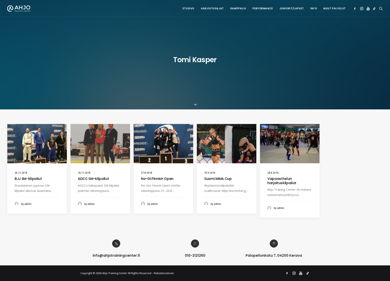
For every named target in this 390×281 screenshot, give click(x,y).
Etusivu (188, 8)
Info (313, 8)
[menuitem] (188, 8)
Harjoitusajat (212, 8)
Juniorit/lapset (292, 8)
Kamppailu (238, 8)
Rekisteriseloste (164, 273)
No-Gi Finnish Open (157, 178)
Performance (262, 8)
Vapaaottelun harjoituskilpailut (281, 180)
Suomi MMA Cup (218, 178)
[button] (355, 8)
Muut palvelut (334, 8)
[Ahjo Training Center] (18, 8)
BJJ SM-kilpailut (28, 178)
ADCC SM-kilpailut (93, 178)
